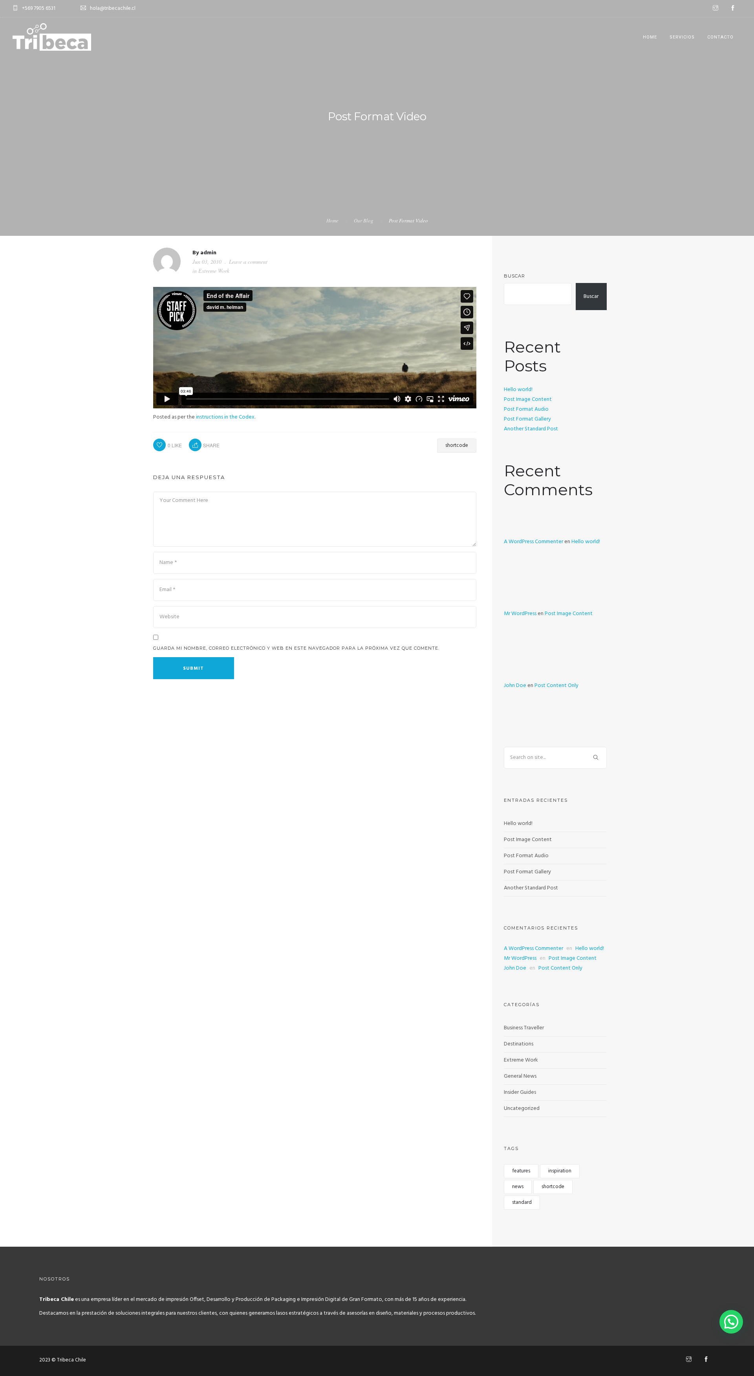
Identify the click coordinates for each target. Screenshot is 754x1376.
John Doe (515, 685)
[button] (731, 1322)
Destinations (518, 1044)
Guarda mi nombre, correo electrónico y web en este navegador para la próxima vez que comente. (296, 648)
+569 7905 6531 (38, 8)
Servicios (682, 37)
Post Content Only (556, 685)
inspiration (559, 1171)
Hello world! (518, 389)
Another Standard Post (531, 429)
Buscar (514, 276)
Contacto (720, 37)
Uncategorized (522, 1108)
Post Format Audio (526, 409)
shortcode (456, 445)
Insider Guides (520, 1092)
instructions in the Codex (225, 417)
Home (650, 37)
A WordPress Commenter (533, 541)
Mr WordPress (520, 613)
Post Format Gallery (527, 419)
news (517, 1187)
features (521, 1171)
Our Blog (363, 220)
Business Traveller (524, 1027)
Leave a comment (248, 261)
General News (520, 1076)
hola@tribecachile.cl (112, 8)
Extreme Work (213, 270)
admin (208, 252)
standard (522, 1202)
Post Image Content (528, 399)
